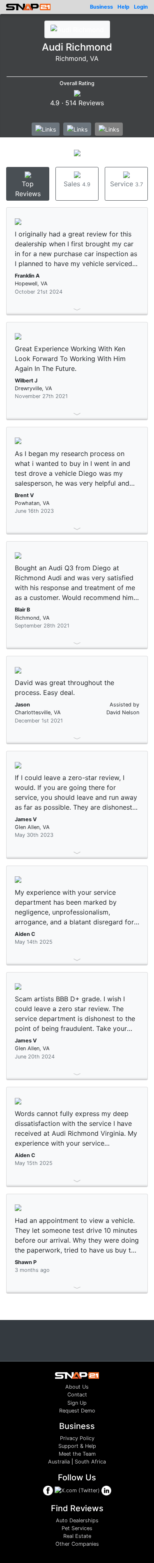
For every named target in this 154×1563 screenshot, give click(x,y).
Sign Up (77, 1403)
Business (101, 7)
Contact (77, 1395)
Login (141, 7)
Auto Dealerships (77, 1520)
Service (126, 184)
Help (123, 7)
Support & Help (77, 1446)
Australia (59, 1462)
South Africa (90, 1462)
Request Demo (77, 1411)
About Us (77, 1387)
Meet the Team (77, 1454)
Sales (77, 184)
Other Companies (77, 1544)
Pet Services (77, 1528)
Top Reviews (28, 189)
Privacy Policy (77, 1438)
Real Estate (77, 1536)
